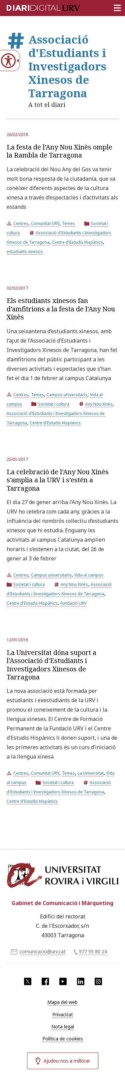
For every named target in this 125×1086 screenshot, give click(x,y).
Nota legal (62, 1026)
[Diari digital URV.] (35, 6)
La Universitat (91, 773)
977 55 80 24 (93, 951)
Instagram (98, 981)
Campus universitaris (67, 395)
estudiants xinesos (25, 251)
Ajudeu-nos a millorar (67, 1061)
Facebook (45, 981)
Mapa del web (62, 1002)
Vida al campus (88, 575)
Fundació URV (73, 603)
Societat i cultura (53, 404)
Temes (68, 223)
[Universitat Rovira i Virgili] (62, 877)
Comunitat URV (45, 223)
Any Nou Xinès (99, 404)
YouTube (63, 981)
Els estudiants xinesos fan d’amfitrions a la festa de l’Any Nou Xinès (61, 308)
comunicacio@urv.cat (43, 951)
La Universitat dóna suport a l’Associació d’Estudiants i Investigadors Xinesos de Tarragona (51, 664)
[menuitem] (62, 1002)
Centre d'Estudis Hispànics (77, 242)
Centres (20, 223)
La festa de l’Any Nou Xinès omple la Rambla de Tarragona (59, 151)
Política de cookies (62, 1038)
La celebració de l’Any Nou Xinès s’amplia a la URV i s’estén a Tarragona (58, 480)
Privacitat (62, 1014)
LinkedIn (80, 981)
